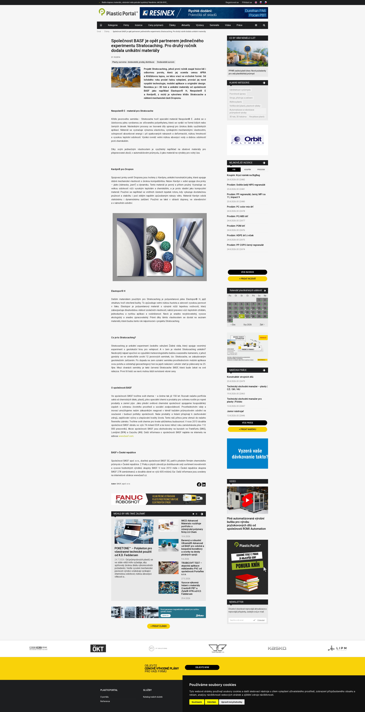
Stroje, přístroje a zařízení (241, 98)
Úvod (99, 32)
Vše (234, 170)
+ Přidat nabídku (247, 429)
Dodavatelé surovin (165, 62)
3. (230, 304)
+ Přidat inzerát (247, 279)
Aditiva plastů (236, 102)
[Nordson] (247, 456)
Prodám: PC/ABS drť (237, 216)
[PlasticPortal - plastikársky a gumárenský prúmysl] (118, 13)
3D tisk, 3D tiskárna (238, 117)
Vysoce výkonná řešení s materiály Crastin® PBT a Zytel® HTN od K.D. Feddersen (191, 588)
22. (259, 312)
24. (230, 316)
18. (236, 312)
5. (242, 304)
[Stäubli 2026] (158, 613)
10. (230, 308)
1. (259, 300)
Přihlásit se (247, 2)
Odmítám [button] (211, 702)
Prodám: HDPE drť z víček (240, 235)
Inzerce (138, 25)
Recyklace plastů (256, 117)
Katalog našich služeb (153, 697)
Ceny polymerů (155, 25)
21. (253, 312)
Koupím (247, 170)
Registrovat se (232, 2)
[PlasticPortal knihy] (247, 567)
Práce (239, 25)
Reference (105, 701)
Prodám (261, 170)
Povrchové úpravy (238, 94)
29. (259, 316)
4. (236, 304)
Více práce (247, 423)
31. (230, 320)
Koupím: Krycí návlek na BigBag (243, 175)
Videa (228, 25)
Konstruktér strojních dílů (240, 377)
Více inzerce (247, 272)
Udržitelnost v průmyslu (240, 90)
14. (253, 308)
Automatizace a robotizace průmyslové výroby (242, 111)
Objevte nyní (202, 667)
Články (172, 25)
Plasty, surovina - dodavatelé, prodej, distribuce (133, 62)
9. (265, 304)
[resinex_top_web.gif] (204, 13)
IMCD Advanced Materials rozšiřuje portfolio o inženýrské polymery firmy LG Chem (192, 526)
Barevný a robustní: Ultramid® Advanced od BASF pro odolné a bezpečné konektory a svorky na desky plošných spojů (192, 547)
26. (241, 316)
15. (259, 308)
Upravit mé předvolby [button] (231, 702)
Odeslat (261, 620)
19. (241, 312)
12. (241, 308)
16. (265, 308)
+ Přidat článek (159, 626)
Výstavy (200, 25)
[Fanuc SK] (247, 347)
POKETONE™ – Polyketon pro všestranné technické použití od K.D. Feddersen (133, 552)
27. (247, 316)
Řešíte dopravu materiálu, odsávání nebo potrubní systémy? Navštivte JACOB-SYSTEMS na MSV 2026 (141, 2)
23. (265, 312)
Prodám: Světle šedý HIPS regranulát (246, 184)
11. (236, 308)
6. (247, 304)
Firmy (126, 25)
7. (253, 304)
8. (259, 304)
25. (236, 316)
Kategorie (113, 25)
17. (230, 312)
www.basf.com (126, 436)
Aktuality (186, 25)
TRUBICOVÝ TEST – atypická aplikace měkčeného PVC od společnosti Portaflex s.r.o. (192, 569)
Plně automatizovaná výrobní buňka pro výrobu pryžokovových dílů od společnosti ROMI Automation (246, 523)
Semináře (214, 25)
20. (247, 312)
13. (247, 308)
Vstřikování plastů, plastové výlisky (245, 106)
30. (265, 316)
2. (265, 300)
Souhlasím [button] (197, 702)
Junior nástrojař (235, 411)
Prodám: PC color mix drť (240, 206)
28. (253, 316)
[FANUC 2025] (158, 500)
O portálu (104, 697)
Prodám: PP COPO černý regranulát (245, 245)
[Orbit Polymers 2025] (247, 140)
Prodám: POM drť (236, 225)
